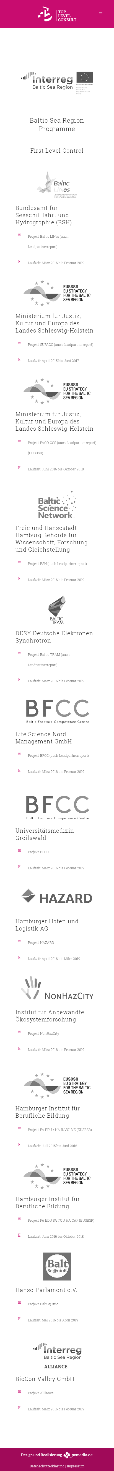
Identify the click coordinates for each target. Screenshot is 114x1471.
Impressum (75, 1466)
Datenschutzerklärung (47, 1466)
